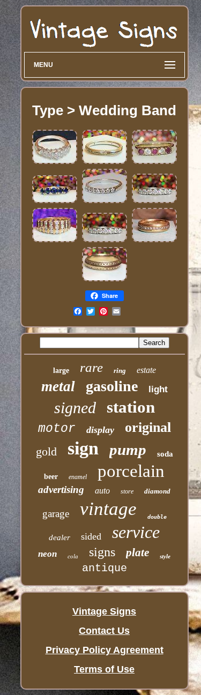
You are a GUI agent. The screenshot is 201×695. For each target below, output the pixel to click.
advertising (61, 489)
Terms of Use (104, 669)
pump (127, 449)
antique (104, 568)
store (127, 491)
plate (137, 552)
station (131, 407)
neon (47, 554)
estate (146, 370)
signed (75, 407)
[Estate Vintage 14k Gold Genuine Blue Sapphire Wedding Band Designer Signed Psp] (54, 201)
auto (102, 490)
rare (91, 367)
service (136, 532)
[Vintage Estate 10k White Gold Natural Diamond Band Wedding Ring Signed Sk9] (54, 161)
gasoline (112, 386)
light (158, 389)
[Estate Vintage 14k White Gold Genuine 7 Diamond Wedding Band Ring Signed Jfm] (154, 201)
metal (58, 386)
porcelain (131, 471)
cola (73, 556)
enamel (78, 477)
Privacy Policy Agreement (104, 650)
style (165, 556)
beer (51, 477)
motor (57, 429)
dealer (59, 537)
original (148, 427)
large (61, 371)
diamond (157, 491)
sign (83, 448)
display (100, 429)
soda (165, 454)
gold (46, 451)
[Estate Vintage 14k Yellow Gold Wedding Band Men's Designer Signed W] (104, 279)
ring (120, 371)
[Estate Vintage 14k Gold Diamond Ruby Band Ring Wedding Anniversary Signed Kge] (154, 161)
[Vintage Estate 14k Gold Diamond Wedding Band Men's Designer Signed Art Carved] (154, 240)
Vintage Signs (104, 611)
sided (91, 536)
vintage (108, 508)
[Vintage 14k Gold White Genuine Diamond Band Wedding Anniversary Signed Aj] (104, 201)
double (157, 517)
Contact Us (104, 630)
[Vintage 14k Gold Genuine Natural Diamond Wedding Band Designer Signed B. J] (54, 240)
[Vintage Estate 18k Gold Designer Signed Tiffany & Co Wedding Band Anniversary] (104, 161)
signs (102, 552)
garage (55, 513)
